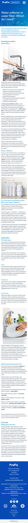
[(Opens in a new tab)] (14, 505)
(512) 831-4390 (14, 478)
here (18, 345)
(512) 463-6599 (19, 489)
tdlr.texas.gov (14, 491)
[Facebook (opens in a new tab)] (11, 501)
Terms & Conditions (14, 512)
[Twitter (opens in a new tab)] (14, 501)
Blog (14, 515)
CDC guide (10, 231)
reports (19, 249)
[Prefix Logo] (14, 465)
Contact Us (14, 514)
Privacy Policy (14, 510)
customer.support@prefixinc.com (14, 480)
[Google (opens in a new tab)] (17, 501)
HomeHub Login (15, 2)
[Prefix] (6, 2)
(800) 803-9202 (8, 489)
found (24, 347)
